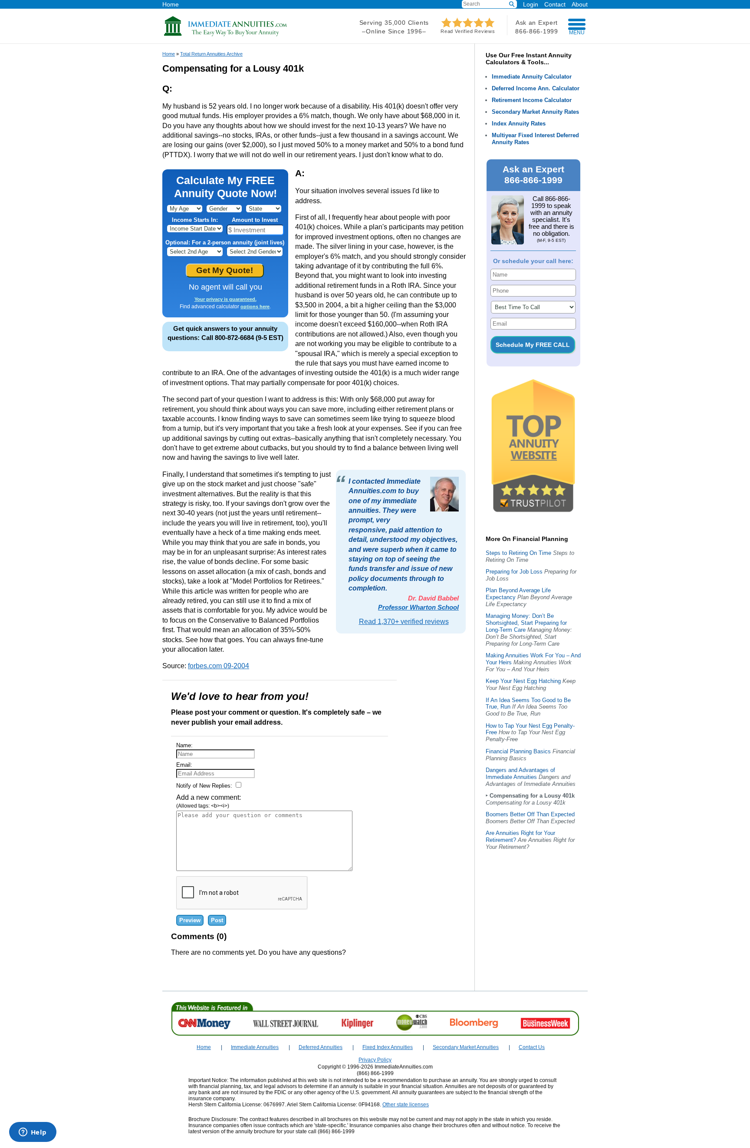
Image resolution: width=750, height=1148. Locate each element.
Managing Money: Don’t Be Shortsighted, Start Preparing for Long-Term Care (526, 623)
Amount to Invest (255, 220)
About (580, 4)
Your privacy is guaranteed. (225, 299)
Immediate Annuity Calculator (532, 76)
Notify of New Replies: (205, 785)
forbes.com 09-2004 (218, 666)
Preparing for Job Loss (514, 571)
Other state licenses (405, 1105)
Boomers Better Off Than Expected (530, 814)
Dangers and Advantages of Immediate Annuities (520, 773)
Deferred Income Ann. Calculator (535, 88)
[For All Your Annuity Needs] (225, 34)
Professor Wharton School (418, 607)
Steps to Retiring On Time (518, 553)
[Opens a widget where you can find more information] (32, 1133)
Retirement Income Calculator (532, 100)
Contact (555, 4)
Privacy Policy (375, 1060)
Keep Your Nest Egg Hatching (523, 681)
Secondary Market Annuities (466, 1047)
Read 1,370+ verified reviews (404, 621)
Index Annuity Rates (519, 123)
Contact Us (532, 1047)
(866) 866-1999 (375, 1073)
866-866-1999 (536, 31)
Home (170, 4)
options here (255, 306)
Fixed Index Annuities (387, 1047)
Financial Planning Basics (518, 751)
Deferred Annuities (320, 1047)
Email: (184, 765)
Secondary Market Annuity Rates (535, 112)
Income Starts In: (195, 220)
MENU (577, 32)
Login (530, 4)
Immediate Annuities (255, 1047)
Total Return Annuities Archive (211, 53)
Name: (184, 745)
